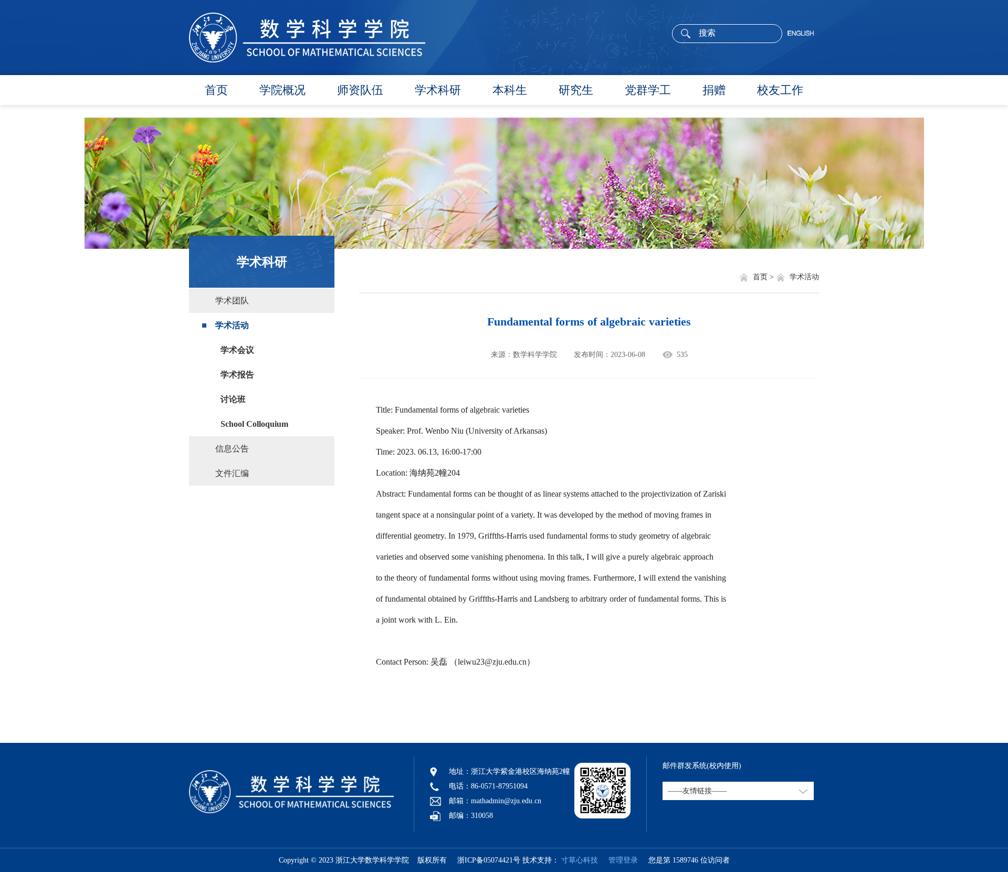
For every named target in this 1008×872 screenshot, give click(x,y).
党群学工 (648, 90)
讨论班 (233, 399)
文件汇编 (232, 473)
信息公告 (232, 448)
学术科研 (438, 90)
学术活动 (232, 325)
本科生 (509, 90)
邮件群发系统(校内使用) (702, 766)
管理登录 (619, 860)
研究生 (576, 90)
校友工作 (780, 90)
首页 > (764, 277)
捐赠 (714, 90)
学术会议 (237, 349)
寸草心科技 (579, 860)
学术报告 (237, 374)
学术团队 (232, 300)
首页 (216, 90)
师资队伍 (360, 90)
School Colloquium (254, 423)
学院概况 (282, 90)
